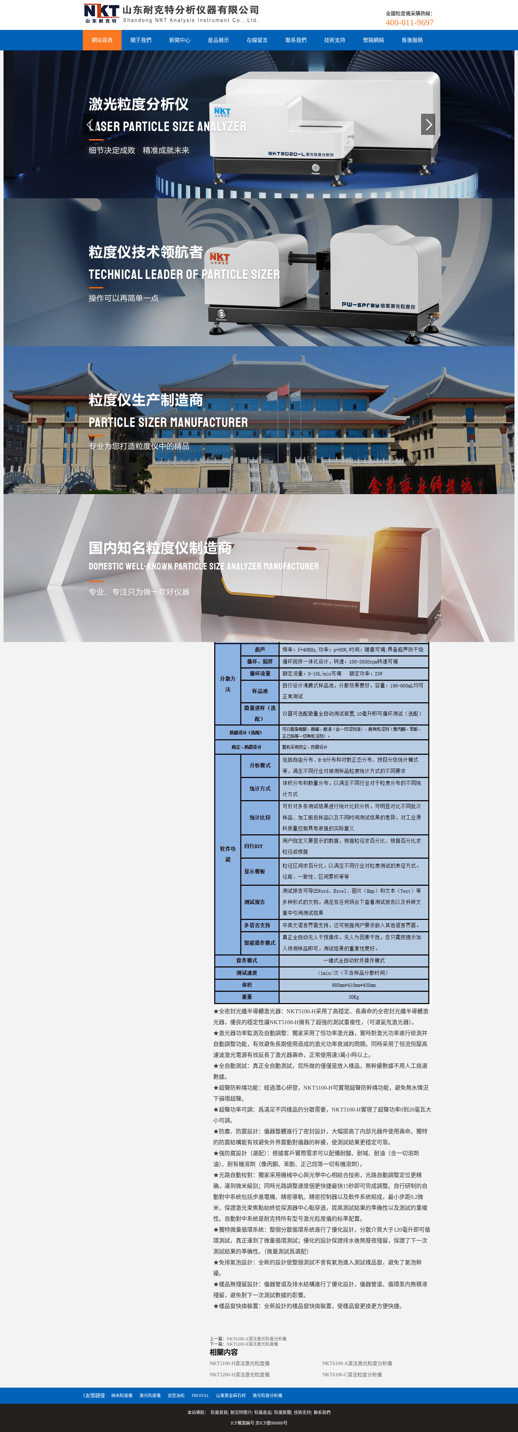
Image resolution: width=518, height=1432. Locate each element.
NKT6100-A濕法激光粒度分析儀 (256, 1339)
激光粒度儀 (150, 1395)
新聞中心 (179, 40)
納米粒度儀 (121, 1395)
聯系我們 (296, 40)
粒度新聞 (282, 1412)
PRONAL (200, 1395)
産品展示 (218, 40)
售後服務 (412, 40)
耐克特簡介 (241, 1412)
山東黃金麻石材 (231, 1395)
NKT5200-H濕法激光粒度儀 (252, 1344)
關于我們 (141, 40)
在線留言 (257, 40)
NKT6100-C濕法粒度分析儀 (352, 1374)
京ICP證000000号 (271, 1423)
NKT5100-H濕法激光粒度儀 (240, 1363)
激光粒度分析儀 (267, 1395)
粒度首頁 (219, 1412)
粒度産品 (262, 1412)
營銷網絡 (373, 40)
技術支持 (334, 40)
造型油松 (176, 1395)
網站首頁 (102, 40)
